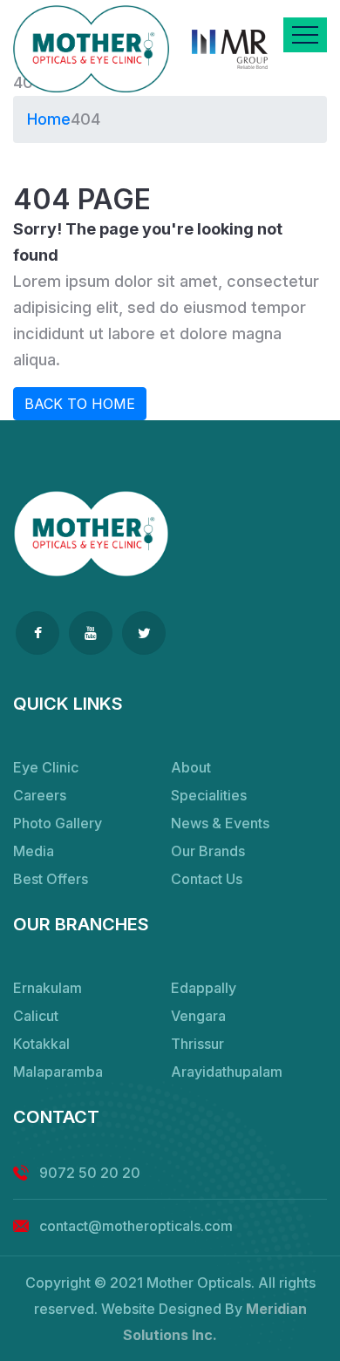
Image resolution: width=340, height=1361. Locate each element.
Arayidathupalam (226, 1071)
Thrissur (197, 1043)
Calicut (35, 1015)
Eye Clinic (45, 767)
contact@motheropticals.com (136, 1226)
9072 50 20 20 (89, 1172)
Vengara (198, 1015)
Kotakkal (41, 1043)
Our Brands (208, 851)
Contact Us (206, 879)
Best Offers (50, 879)
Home (49, 119)
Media (33, 851)
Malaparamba (58, 1071)
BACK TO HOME (79, 403)
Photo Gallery (57, 823)
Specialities (209, 795)
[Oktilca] (91, 48)
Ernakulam (47, 988)
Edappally (203, 988)
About (191, 767)
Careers (39, 795)
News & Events (220, 823)
